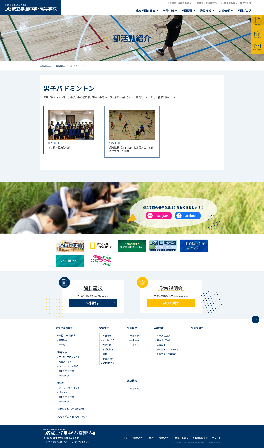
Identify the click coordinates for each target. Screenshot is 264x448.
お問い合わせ (257, 49)
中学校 (62, 344)
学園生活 (168, 11)
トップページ (45, 65)
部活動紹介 (60, 65)
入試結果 (161, 344)
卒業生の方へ (230, 3)
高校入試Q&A (163, 340)
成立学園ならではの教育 (70, 409)
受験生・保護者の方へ (180, 3)
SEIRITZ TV (108, 363)
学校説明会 (257, 37)
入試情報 (224, 11)
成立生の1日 (108, 340)
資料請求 (258, 24)
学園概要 (187, 11)
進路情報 (205, 11)
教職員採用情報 (200, 438)
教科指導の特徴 (66, 370)
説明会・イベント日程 (167, 349)
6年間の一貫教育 (66, 335)
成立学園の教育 (145, 11)
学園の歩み (135, 335)
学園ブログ (244, 11)
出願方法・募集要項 (166, 353)
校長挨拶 (134, 340)
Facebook (190, 215)
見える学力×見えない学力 (72, 416)
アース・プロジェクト (69, 357)
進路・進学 (135, 388)
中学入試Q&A (163, 335)
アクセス (247, 3)
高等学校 (63, 340)
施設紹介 (107, 344)
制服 (105, 353)
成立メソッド (65, 361)
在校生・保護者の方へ (207, 3)
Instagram (161, 215)
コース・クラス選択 (68, 366)
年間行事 (107, 335)
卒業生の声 (64, 375)
